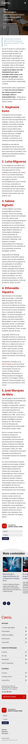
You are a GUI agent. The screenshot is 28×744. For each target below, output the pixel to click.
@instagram (5, 733)
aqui (9, 196)
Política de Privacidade (5, 738)
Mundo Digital (6, 364)
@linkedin (4, 729)
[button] (25, 3)
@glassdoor (5, 731)
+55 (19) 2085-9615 (7, 692)
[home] (6, 3)
